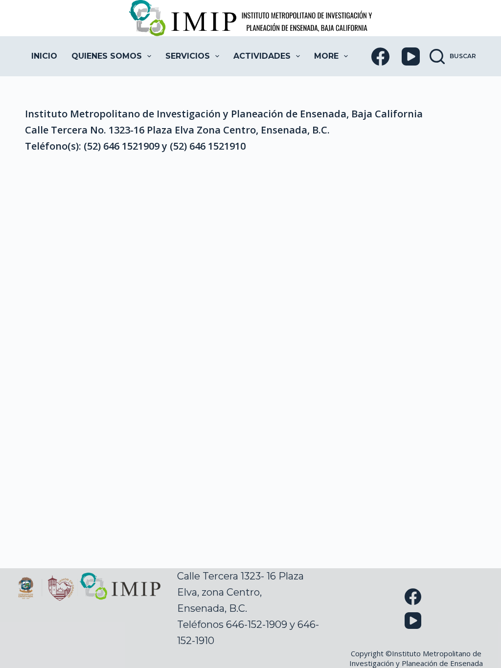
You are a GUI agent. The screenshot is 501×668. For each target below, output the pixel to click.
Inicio (44, 56)
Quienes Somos (106, 56)
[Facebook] (380, 56)
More (326, 56)
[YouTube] (411, 56)
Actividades (262, 56)
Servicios (187, 56)
